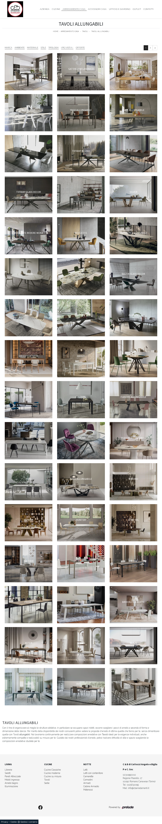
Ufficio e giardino (119, 9)
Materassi (88, 789)
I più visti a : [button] (67, 47)
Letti (85, 769)
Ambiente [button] (20, 47)
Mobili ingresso (12, 779)
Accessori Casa (97, 9)
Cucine (56, 9)
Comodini (88, 779)
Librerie (8, 769)
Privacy (4, 822)
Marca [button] (8, 47)
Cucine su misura (52, 776)
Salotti (8, 773)
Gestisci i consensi (29, 822)
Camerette (88, 776)
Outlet (137, 9)
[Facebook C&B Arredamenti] (40, 807)
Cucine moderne (52, 773)
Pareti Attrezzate (13, 776)
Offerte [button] (80, 47)
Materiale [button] (32, 47)
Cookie (13, 822)
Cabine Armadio (91, 786)
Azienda (45, 9)
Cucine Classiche (52, 769)
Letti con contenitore (93, 773)
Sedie (46, 783)
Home (55, 31)
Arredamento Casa (74, 9)
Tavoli (85, 31)
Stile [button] (43, 47)
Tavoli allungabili (100, 31)
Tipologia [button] (53, 47)
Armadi (86, 783)
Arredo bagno (11, 783)
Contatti (148, 9)
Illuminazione (11, 786)
